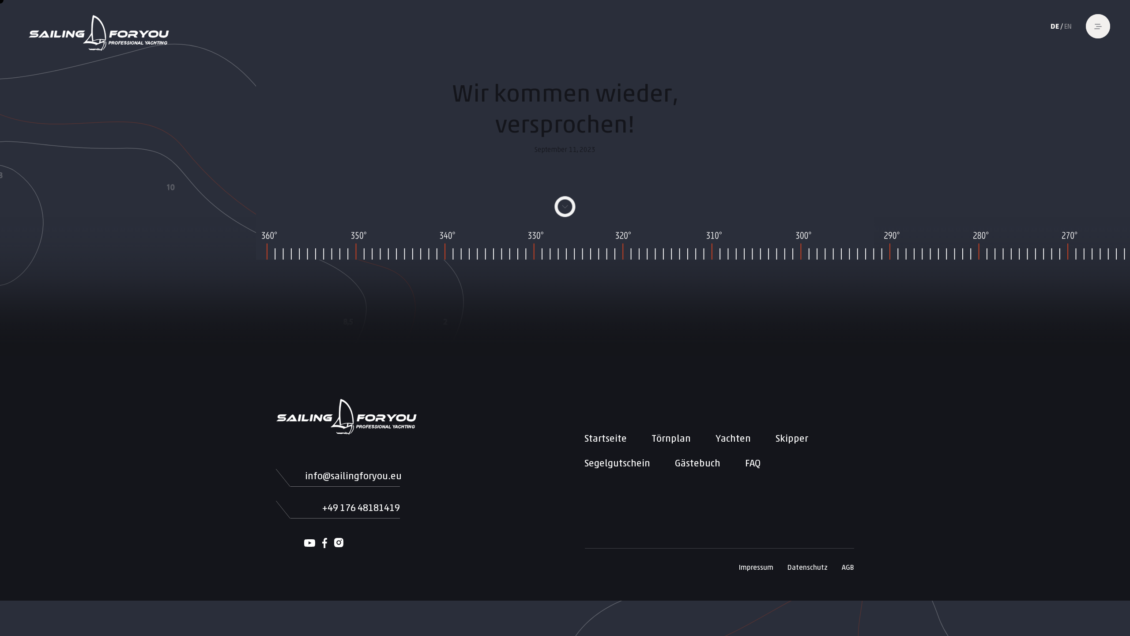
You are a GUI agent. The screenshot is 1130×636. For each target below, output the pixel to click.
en (1068, 26)
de (1055, 26)
